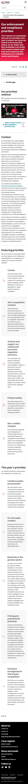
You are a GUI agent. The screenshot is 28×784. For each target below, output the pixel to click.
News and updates (7, 754)
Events (3, 756)
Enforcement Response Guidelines (12, 186)
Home (3, 12)
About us (9, 12)
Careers (4, 731)
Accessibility (20, 775)
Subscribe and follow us (8, 759)
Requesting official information (10, 736)
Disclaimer (12, 775)
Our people (4, 734)
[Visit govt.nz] (14, 778)
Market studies (5, 744)
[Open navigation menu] (25, 2)
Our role (17, 12)
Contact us (4, 728)
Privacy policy (4, 775)
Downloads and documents (9, 746)
